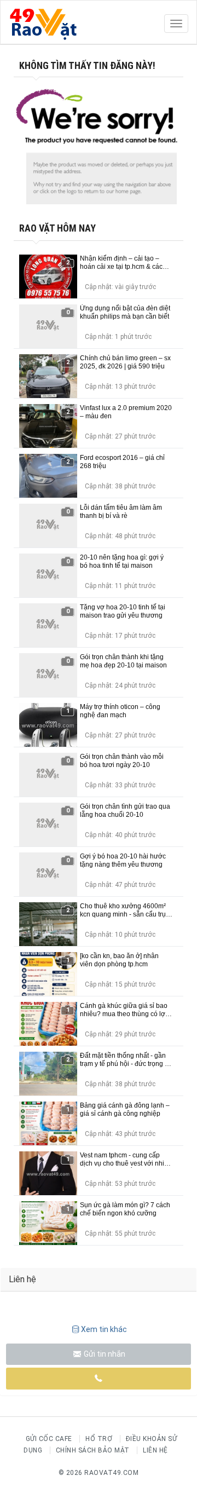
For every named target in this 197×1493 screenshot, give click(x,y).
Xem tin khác (104, 1329)
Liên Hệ (155, 1450)
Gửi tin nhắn (103, 1354)
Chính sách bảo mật (93, 1450)
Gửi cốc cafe (49, 1439)
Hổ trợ (98, 1439)
